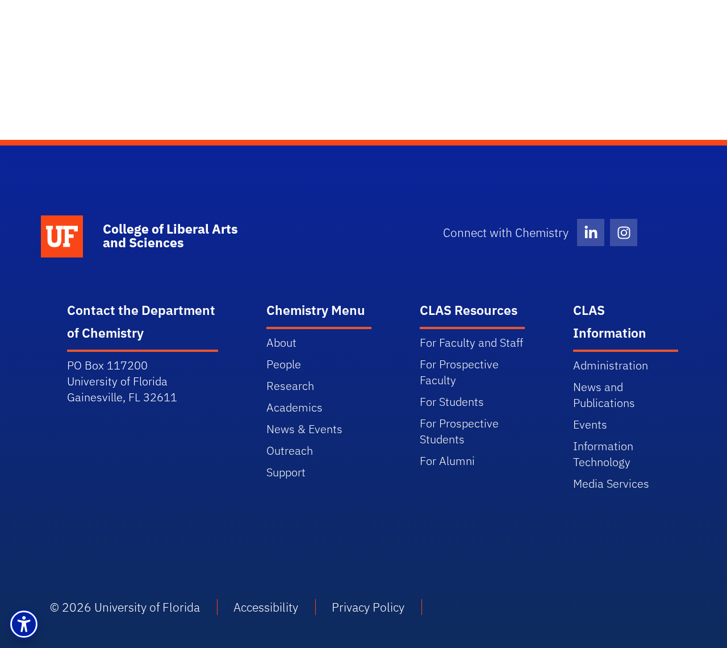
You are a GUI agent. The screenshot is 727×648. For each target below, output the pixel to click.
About (281, 342)
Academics (294, 407)
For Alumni (447, 460)
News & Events (304, 429)
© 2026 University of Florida (125, 607)
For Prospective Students (459, 431)
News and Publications (604, 394)
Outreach (289, 450)
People (283, 364)
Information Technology (603, 454)
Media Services (611, 483)
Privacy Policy (368, 607)
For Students (452, 401)
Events (590, 424)
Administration (610, 365)
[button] (24, 624)
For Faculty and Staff (471, 342)
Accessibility (265, 607)
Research (290, 385)
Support (286, 472)
